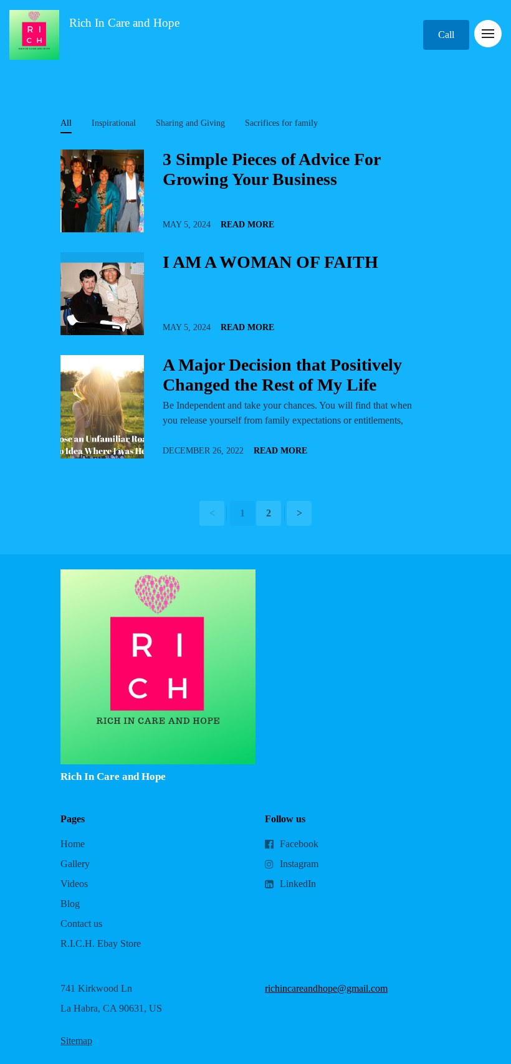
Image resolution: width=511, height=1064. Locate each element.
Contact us (81, 923)
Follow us (285, 819)
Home (72, 843)
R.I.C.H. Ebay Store (100, 943)
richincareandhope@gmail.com (326, 988)
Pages (72, 819)
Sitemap (76, 1040)
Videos (74, 883)
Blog (70, 903)
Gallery (75, 863)
